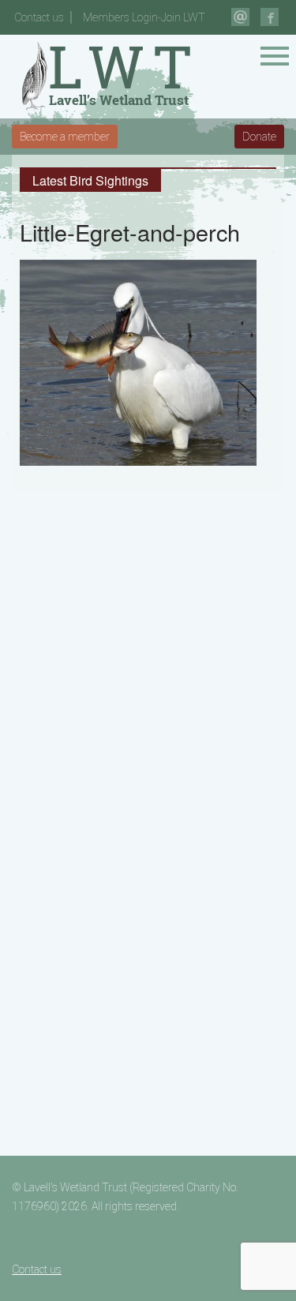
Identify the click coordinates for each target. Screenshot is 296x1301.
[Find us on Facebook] (269, 17)
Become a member (65, 136)
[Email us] (240, 17)
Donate (259, 136)
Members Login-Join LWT (144, 17)
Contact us (39, 17)
